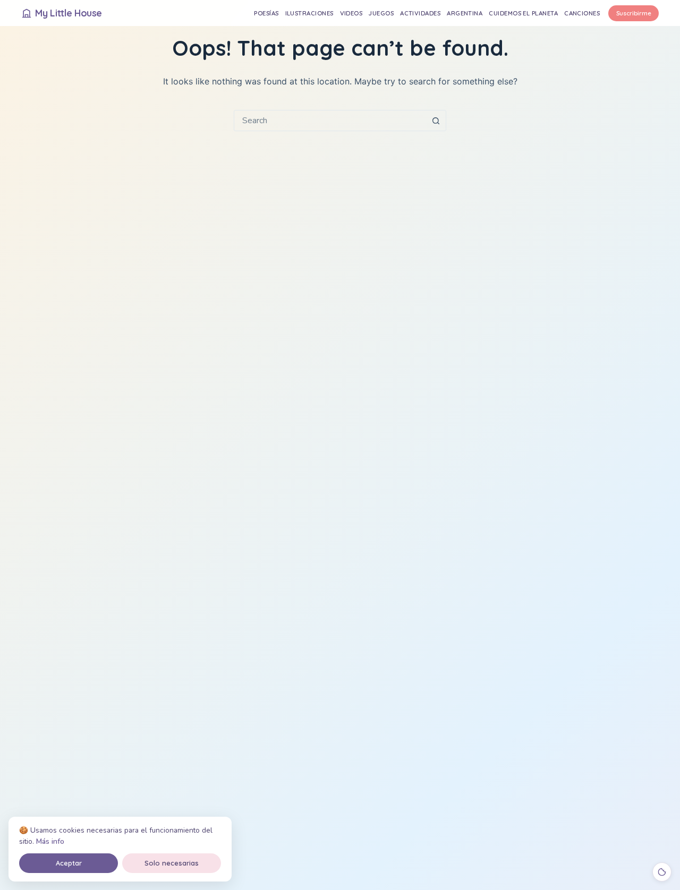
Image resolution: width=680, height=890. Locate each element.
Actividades (420, 13)
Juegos (381, 13)
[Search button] (436, 120)
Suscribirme (633, 13)
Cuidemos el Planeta (523, 13)
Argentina (464, 13)
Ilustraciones (309, 13)
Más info (50, 841)
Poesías (266, 13)
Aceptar (69, 863)
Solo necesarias (171, 863)
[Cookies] (662, 872)
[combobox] (330, 120)
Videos (351, 13)
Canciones (582, 13)
